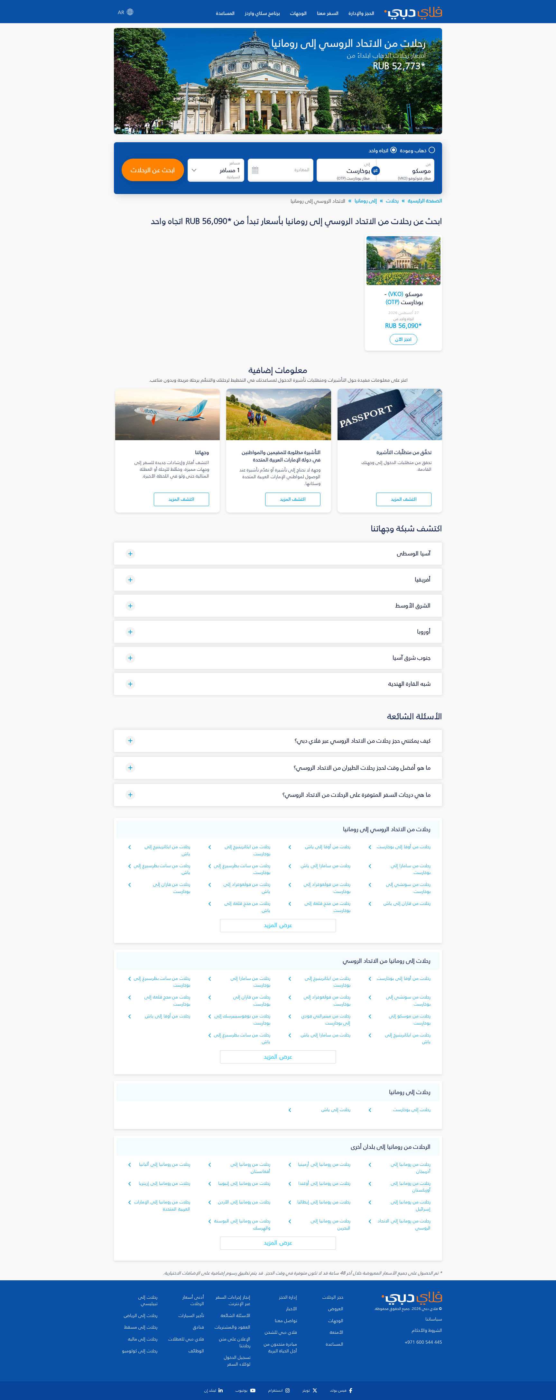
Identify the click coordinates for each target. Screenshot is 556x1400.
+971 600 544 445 (423, 1342)
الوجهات (298, 13)
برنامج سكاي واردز (262, 13)
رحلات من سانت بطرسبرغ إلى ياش (162, 869)
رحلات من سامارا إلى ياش (325, 865)
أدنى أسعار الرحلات (193, 1300)
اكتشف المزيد (404, 499)
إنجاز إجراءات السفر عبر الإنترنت (233, 1300)
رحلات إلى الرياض (140, 1315)
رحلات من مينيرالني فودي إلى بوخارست (325, 1019)
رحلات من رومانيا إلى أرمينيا (324, 1164)
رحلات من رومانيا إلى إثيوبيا (244, 1183)
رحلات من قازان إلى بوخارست (171, 888)
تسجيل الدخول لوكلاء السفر (237, 1361)
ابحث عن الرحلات (153, 170)
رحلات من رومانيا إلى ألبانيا (164, 1164)
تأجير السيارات (191, 1315)
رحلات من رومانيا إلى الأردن (244, 1202)
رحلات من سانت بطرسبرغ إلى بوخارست (242, 869)
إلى (367, 164)
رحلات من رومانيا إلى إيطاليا (323, 1202)
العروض (335, 1309)
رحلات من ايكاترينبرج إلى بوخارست (327, 982)
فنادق (198, 1327)
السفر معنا (327, 13)
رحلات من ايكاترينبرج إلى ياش (408, 1038)
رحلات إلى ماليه (142, 1339)
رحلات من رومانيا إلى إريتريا (164, 1183)
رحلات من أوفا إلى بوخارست (404, 846)
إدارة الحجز (288, 1297)
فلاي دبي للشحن (281, 1332)
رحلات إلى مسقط (140, 1327)
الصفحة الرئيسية (425, 200)
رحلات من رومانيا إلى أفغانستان (250, 1168)
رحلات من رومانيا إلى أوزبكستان (411, 1187)
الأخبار (291, 1309)
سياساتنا (433, 1319)
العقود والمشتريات (232, 1327)
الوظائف (196, 1351)
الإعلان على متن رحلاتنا (234, 1342)
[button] (278, 553)
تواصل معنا (286, 1321)
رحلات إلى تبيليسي (147, 1300)
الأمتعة (336, 1332)
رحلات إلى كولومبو (139, 1351)
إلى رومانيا (366, 200)
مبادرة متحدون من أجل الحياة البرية (280, 1347)
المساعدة (225, 13)
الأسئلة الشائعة (235, 1315)
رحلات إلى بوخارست (412, 1109)
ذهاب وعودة (413, 150)
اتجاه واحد (378, 150)
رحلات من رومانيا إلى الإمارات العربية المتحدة (162, 1205)
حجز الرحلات (332, 1297)
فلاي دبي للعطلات (186, 1339)
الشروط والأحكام (427, 1330)
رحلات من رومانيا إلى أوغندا (324, 1183)
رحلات (392, 200)
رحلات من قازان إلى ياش (407, 903)
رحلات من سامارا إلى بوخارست (411, 869)
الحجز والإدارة (361, 13)
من (428, 164)
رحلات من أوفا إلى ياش (327, 846)
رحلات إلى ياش (335, 1109)
